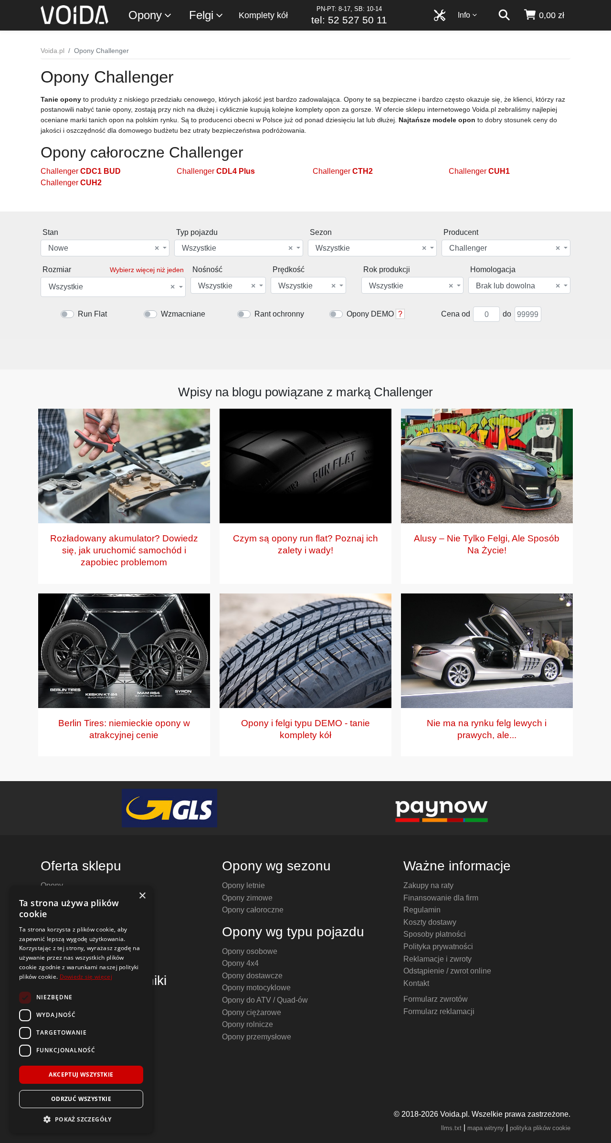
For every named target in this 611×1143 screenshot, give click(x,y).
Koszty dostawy (429, 922)
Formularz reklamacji (438, 1011)
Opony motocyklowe (256, 988)
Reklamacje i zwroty (437, 959)
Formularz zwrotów (435, 999)
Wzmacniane (183, 314)
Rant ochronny (279, 314)
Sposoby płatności (434, 934)
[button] (81, 1119)
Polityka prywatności (438, 946)
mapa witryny (485, 1128)
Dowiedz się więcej (86, 977)
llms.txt (451, 1128)
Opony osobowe (249, 951)
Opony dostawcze (252, 976)
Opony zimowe (247, 898)
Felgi (201, 15)
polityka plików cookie (540, 1128)
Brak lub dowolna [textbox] (518, 286)
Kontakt (416, 983)
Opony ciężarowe (251, 1012)
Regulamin (422, 910)
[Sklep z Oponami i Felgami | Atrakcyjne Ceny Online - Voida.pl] (78, 15)
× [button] (142, 896)
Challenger (81, 171)
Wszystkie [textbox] (237, 248)
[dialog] (81, 1009)
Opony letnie (243, 885)
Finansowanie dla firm (440, 898)
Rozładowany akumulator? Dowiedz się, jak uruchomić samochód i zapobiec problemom (124, 550)
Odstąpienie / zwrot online (447, 971)
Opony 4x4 (240, 963)
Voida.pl (52, 50)
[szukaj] (504, 15)
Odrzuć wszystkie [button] (81, 1099)
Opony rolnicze (247, 1024)
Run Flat (92, 314)
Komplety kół (263, 15)
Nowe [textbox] (103, 248)
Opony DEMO (370, 314)
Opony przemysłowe (256, 1037)
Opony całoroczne (253, 910)
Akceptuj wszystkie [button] (81, 1074)
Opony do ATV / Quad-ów (265, 1000)
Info (464, 15)
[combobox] (105, 248)
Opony (145, 15)
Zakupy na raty (428, 885)
